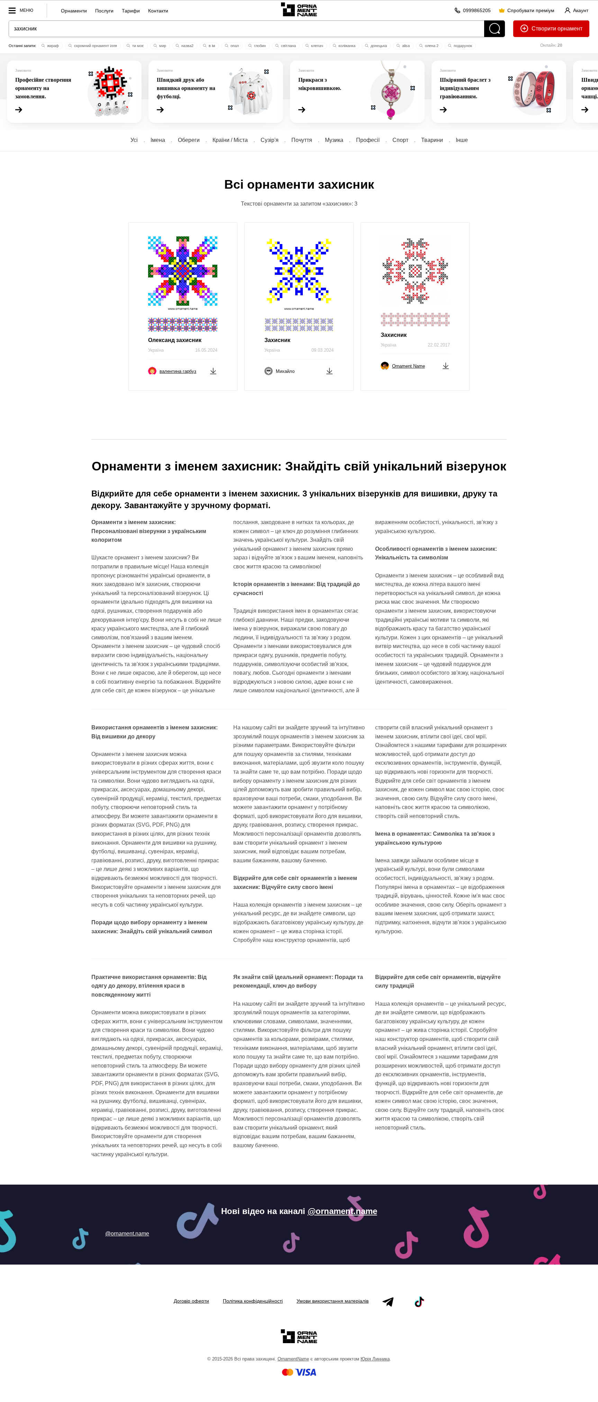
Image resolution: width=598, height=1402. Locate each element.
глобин (259, 46)
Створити (544, 29)
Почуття (301, 140)
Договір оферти (191, 1301)
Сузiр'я (270, 140)
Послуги (104, 11)
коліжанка (346, 46)
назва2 (186, 46)
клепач (316, 46)
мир (162, 46)
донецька (378, 46)
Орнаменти (74, 11)
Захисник (277, 340)
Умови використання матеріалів (333, 1301)
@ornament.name (342, 1211)
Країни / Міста (230, 140)
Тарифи (131, 11)
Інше (462, 140)
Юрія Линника (375, 1358)
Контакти (158, 11)
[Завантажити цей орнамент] (213, 371)
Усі (134, 140)
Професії (368, 140)
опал (234, 46)
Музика (334, 140)
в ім (211, 46)
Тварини (432, 140)
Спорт (400, 140)
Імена (158, 140)
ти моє (137, 46)
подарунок (462, 46)
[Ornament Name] (299, 9)
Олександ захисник (174, 340)
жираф (52, 46)
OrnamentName (293, 1358)
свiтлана (288, 46)
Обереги (189, 140)
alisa (405, 46)
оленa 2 (431, 46)
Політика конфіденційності (253, 1301)
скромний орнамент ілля (95, 46)
